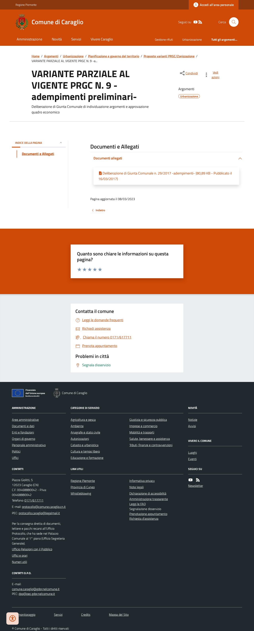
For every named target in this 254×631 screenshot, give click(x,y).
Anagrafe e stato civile (85, 432)
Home (35, 56)
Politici (16, 451)
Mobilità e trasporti (141, 432)
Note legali (136, 487)
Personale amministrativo (29, 445)
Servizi (76, 39)
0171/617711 (33, 500)
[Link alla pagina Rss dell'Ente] (197, 480)
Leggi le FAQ (137, 504)
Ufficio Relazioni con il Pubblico (32, 549)
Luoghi (192, 452)
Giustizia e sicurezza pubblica (148, 419)
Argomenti (51, 56)
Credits (85, 614)
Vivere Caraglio (102, 39)
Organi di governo (23, 438)
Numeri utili (19, 561)
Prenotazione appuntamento (148, 513)
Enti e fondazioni (23, 432)
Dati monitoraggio (23, 614)
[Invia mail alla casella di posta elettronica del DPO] (36, 589)
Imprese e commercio (143, 426)
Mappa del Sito (119, 614)
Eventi (192, 458)
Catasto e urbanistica (84, 445)
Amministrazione (29, 39)
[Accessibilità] (12, 618)
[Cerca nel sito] (232, 22)
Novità (57, 39)
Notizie (192, 419)
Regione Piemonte (26, 5)
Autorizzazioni (80, 438)
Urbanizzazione (192, 39)
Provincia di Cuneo (83, 487)
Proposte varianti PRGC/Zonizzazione (169, 56)
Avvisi (192, 426)
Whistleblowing (81, 493)
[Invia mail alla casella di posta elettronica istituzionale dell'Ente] (44, 506)
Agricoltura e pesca (83, 419)
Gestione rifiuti (164, 39)
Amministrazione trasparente (148, 499)
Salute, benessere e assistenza (149, 438)
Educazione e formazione (87, 457)
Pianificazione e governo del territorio (113, 56)
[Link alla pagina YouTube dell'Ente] (190, 480)
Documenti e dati (23, 426)
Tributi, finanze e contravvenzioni (150, 445)
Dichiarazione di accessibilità (147, 493)
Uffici (15, 457)
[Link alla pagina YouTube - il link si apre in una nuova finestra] (195, 22)
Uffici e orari (19, 555)
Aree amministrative (25, 419)
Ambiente (77, 426)
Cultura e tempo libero (85, 451)
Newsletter (195, 485)
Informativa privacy (142, 480)
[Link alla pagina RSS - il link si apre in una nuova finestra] (200, 22)
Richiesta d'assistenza (143, 518)
